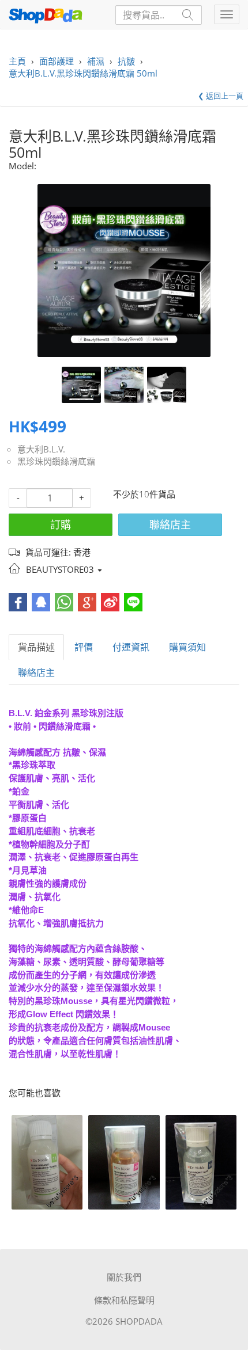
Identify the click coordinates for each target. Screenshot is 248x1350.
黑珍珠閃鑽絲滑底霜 (56, 461)
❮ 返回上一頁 (220, 95)
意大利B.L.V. (41, 449)
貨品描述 (36, 647)
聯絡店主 (170, 524)
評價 (83, 647)
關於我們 (124, 1277)
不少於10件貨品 (144, 494)
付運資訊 (130, 647)
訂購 (60, 524)
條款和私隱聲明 (124, 1300)
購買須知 (187, 647)
